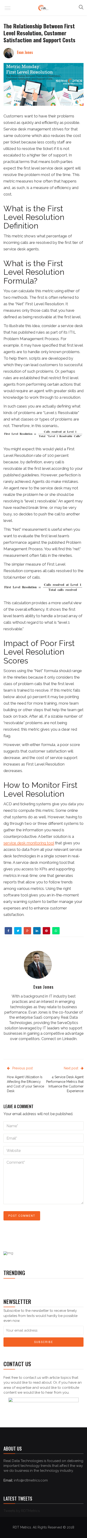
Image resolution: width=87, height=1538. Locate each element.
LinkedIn (69, 1039)
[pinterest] (46, 930)
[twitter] (18, 930)
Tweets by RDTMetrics (21, 1511)
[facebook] (8, 930)
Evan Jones (25, 52)
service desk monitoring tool (28, 843)
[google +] (27, 930)
